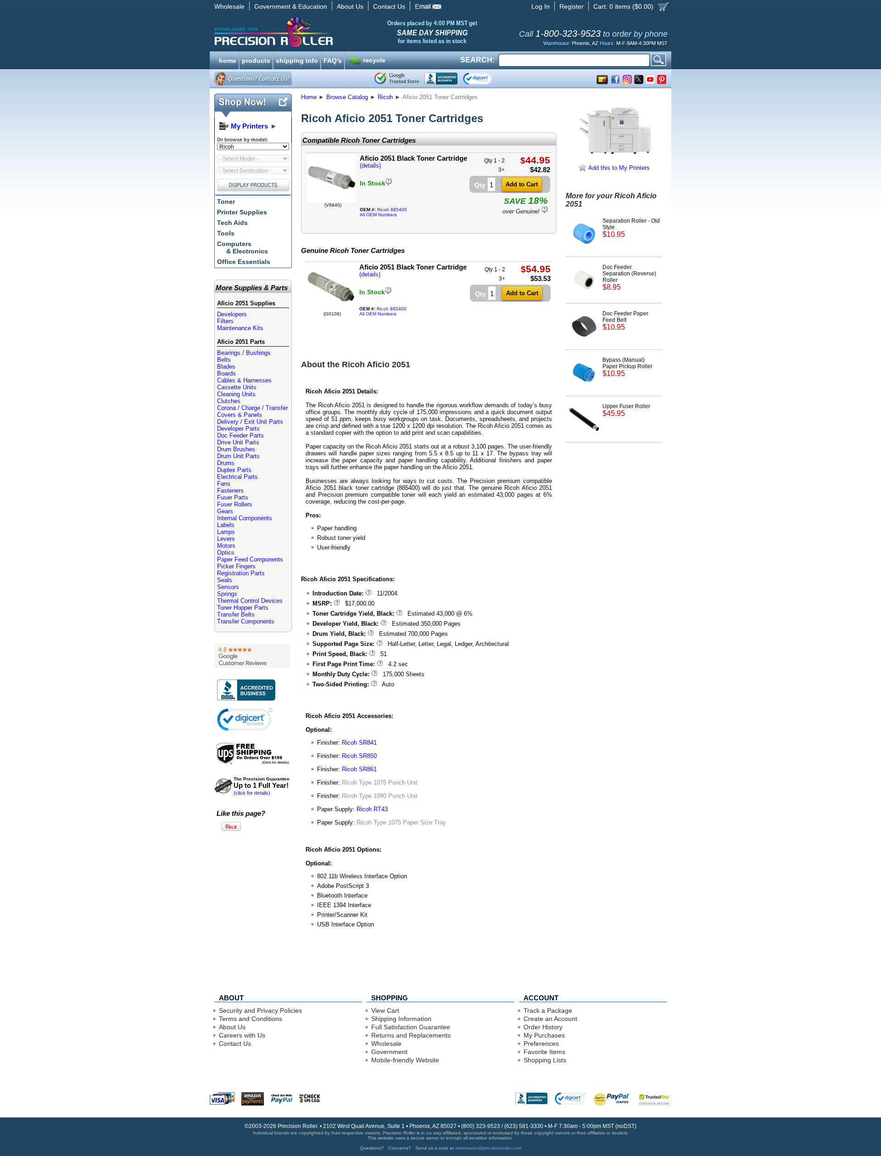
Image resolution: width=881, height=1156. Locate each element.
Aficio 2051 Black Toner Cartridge (413, 158)
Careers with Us (242, 1035)
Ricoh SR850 (359, 755)
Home (309, 97)
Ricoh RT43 (372, 809)
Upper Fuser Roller (626, 410)
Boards (226, 373)
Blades (226, 366)
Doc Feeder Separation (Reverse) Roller (629, 277)
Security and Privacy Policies (260, 1010)
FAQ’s (332, 59)
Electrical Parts (237, 476)
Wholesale (229, 6)
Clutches (228, 401)
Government (389, 1051)
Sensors (228, 587)
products (256, 59)
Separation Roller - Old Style (631, 228)
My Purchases (544, 1035)
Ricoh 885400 (392, 209)
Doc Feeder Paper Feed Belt (625, 320)
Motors (226, 545)
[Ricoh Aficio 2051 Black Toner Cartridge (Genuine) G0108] (331, 309)
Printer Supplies (242, 212)
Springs (227, 593)
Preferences (541, 1043)
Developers (232, 314)
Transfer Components (245, 621)
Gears (225, 511)
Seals (224, 580)
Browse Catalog (347, 97)
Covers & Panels (239, 414)
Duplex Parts (234, 469)
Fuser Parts (232, 497)
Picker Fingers (236, 566)
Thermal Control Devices (250, 600)
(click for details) (262, 786)
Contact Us (389, 6)
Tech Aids (232, 222)
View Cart (385, 1010)
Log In (540, 6)
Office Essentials (243, 261)
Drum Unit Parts (238, 456)
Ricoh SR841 (359, 742)
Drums (225, 463)
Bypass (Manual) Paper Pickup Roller (627, 367)
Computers (242, 247)
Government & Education (290, 6)
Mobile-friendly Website (405, 1060)
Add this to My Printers (618, 167)
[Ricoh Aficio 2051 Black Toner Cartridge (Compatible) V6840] (331, 200)
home (227, 59)
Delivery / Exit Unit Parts (250, 421)
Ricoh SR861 (359, 769)
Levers (226, 538)
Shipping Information (401, 1018)
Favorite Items (544, 1051)
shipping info (297, 59)
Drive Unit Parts (238, 442)
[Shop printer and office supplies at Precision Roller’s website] (321, 32)
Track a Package (548, 1010)
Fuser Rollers (234, 504)
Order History (543, 1027)
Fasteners (230, 490)
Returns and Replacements (411, 1035)
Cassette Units (236, 387)
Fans (223, 483)
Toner (226, 201)
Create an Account (550, 1018)
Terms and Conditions (250, 1018)
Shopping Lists (545, 1060)
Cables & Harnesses (244, 380)
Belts (224, 359)
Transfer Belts (236, 614)
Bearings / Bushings (244, 352)
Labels (225, 525)
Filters (225, 321)
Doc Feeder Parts (240, 435)
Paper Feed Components (250, 559)
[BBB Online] (440, 78)
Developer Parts (238, 428)
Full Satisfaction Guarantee (410, 1027)
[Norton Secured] (485, 78)
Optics (225, 552)
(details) (370, 165)
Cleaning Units (236, 394)
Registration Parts (241, 573)
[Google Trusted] (396, 78)
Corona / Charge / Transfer (252, 407)
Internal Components (244, 518)
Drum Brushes (236, 449)
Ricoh (385, 97)
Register (571, 6)
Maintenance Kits (240, 328)
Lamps (226, 531)
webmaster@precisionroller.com (488, 1147)
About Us (350, 6)
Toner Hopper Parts (242, 607)
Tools (225, 233)
